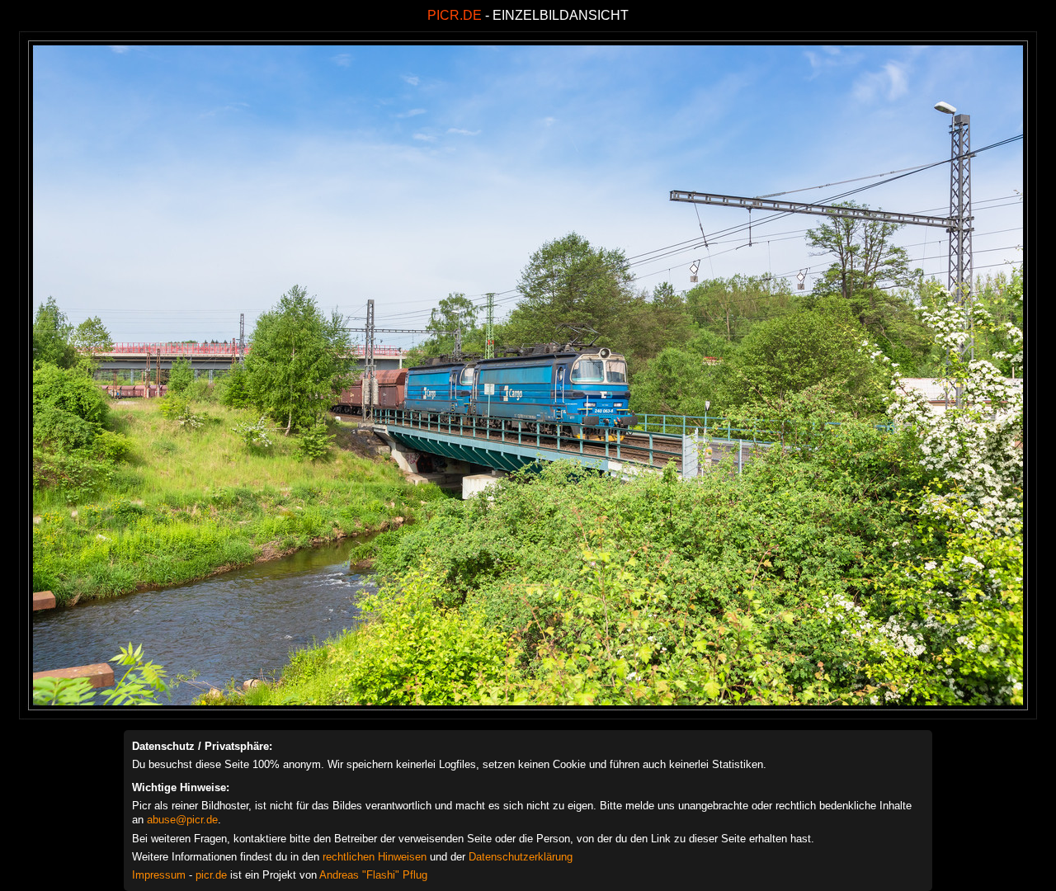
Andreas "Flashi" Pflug (373, 875)
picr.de (211, 875)
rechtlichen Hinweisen (375, 857)
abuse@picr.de (182, 819)
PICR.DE (454, 15)
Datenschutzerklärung (521, 857)
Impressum (159, 875)
